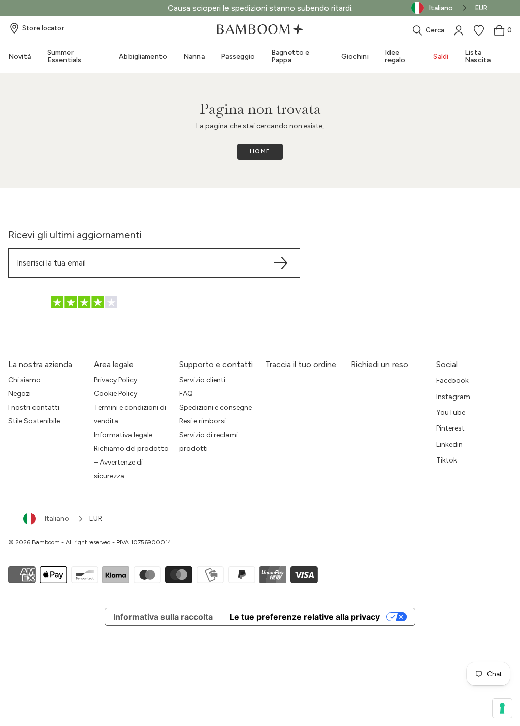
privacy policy (224, 517)
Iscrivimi (260, 473)
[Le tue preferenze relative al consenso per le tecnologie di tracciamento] (502, 708)
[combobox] (53, 519)
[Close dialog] (361, 263)
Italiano (57, 518)
